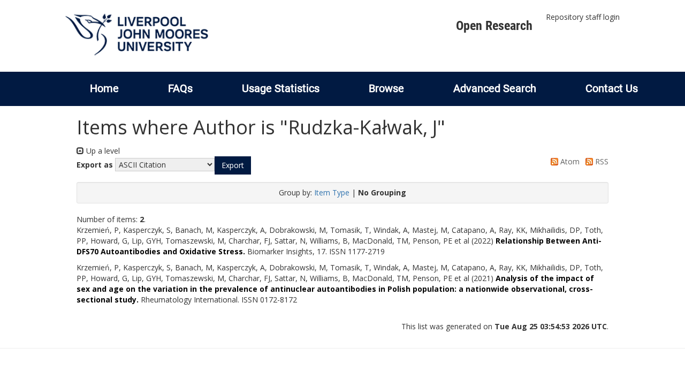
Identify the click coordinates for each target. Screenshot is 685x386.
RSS (600, 161)
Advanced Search (494, 88)
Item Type (331, 192)
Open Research (494, 25)
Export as (95, 165)
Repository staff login (583, 17)
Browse (386, 88)
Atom (569, 161)
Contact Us (611, 88)
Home (104, 88)
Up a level (102, 151)
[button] (233, 165)
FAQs (180, 88)
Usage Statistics (280, 88)
